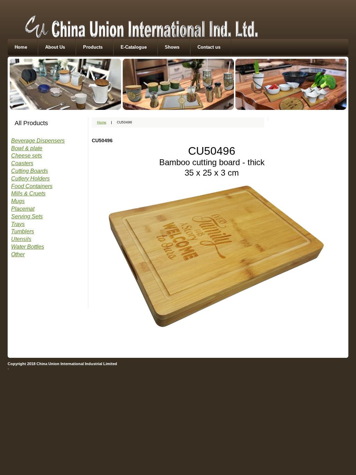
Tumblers (22, 231)
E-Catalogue (134, 47)
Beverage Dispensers (38, 141)
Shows (172, 47)
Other (18, 254)
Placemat (22, 209)
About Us (55, 47)
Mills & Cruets (28, 193)
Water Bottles (27, 247)
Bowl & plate (26, 148)
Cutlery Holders (30, 179)
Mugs (18, 201)
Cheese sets (26, 156)
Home (21, 47)
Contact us (208, 47)
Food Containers (31, 186)
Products (93, 47)
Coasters (22, 163)
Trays (18, 224)
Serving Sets (27, 216)
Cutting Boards (29, 171)
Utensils (21, 239)
